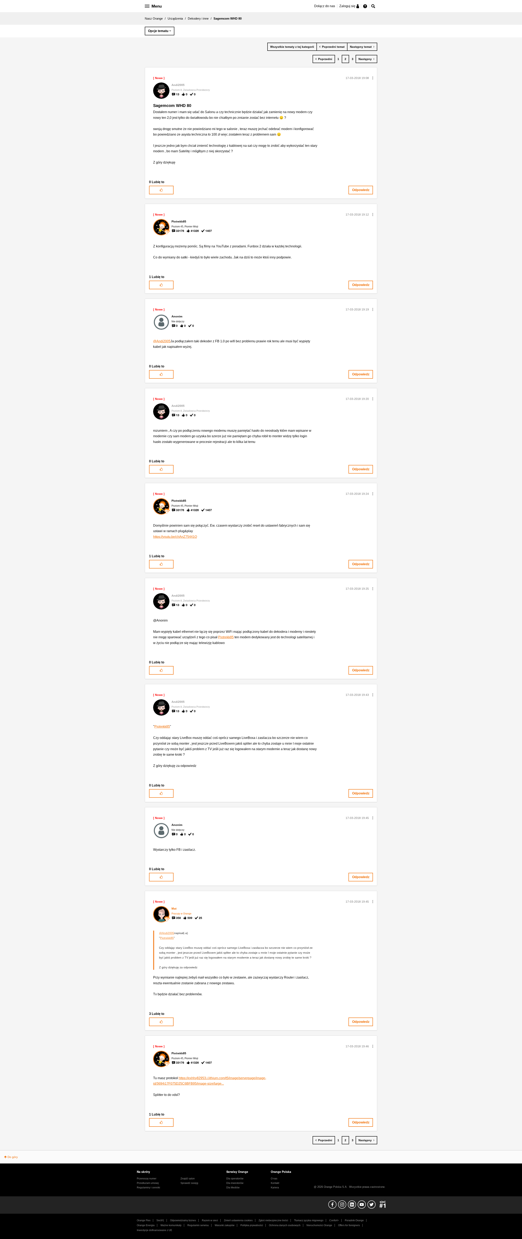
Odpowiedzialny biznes (183, 1220)
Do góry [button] (13, 1157)
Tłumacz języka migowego (308, 1220)
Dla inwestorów (234, 1183)
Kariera (275, 1187)
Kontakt (275, 1183)
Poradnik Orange (354, 1220)
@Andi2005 (161, 341)
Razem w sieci (210, 1220)
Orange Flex (143, 1220)
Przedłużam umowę (148, 1183)
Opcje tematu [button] (158, 31)
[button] (372, 78)
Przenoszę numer (146, 1178)
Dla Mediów (233, 1187)
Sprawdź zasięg (189, 1183)
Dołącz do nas (324, 6)
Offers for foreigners (349, 1225)
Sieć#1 (160, 1220)
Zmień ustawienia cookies (238, 1220)
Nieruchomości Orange (319, 1225)
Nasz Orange (154, 18)
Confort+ (334, 1220)
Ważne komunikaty (170, 1225)
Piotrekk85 (226, 637)
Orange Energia (146, 1225)
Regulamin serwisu (198, 1225)
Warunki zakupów (224, 1225)
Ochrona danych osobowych (285, 1225)
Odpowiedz (360, 190)
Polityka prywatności (251, 1225)
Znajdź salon (187, 1178)
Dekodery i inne (198, 18)
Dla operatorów (234, 1178)
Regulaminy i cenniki (148, 1187)
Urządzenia (175, 18)
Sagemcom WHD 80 (172, 105)
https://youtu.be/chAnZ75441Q (175, 536)
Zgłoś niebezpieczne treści (273, 1220)
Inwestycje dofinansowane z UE (154, 1230)
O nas (274, 1178)
